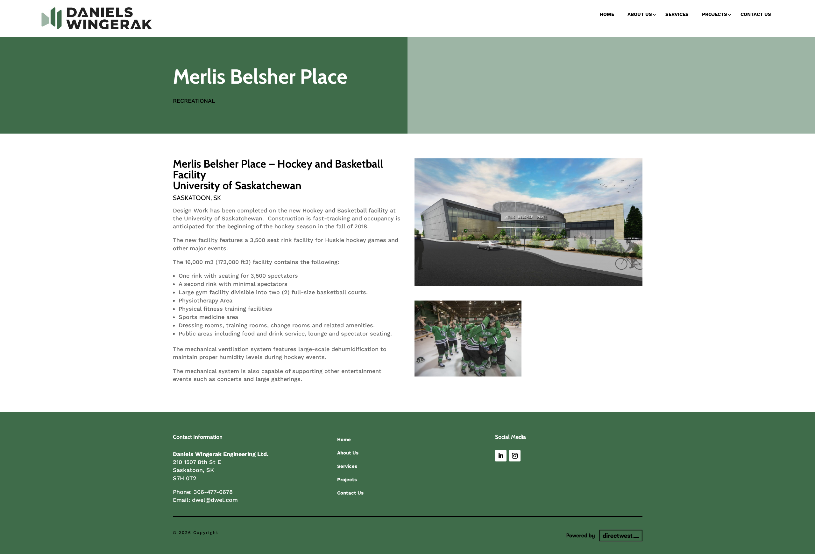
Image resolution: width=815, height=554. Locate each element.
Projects (714, 14)
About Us (639, 14)
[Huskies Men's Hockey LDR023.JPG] (468, 374)
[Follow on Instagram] (515, 455)
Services (677, 14)
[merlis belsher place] (528, 284)
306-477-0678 (213, 491)
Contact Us (756, 14)
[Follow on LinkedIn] (501, 455)
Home (607, 14)
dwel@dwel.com (215, 499)
